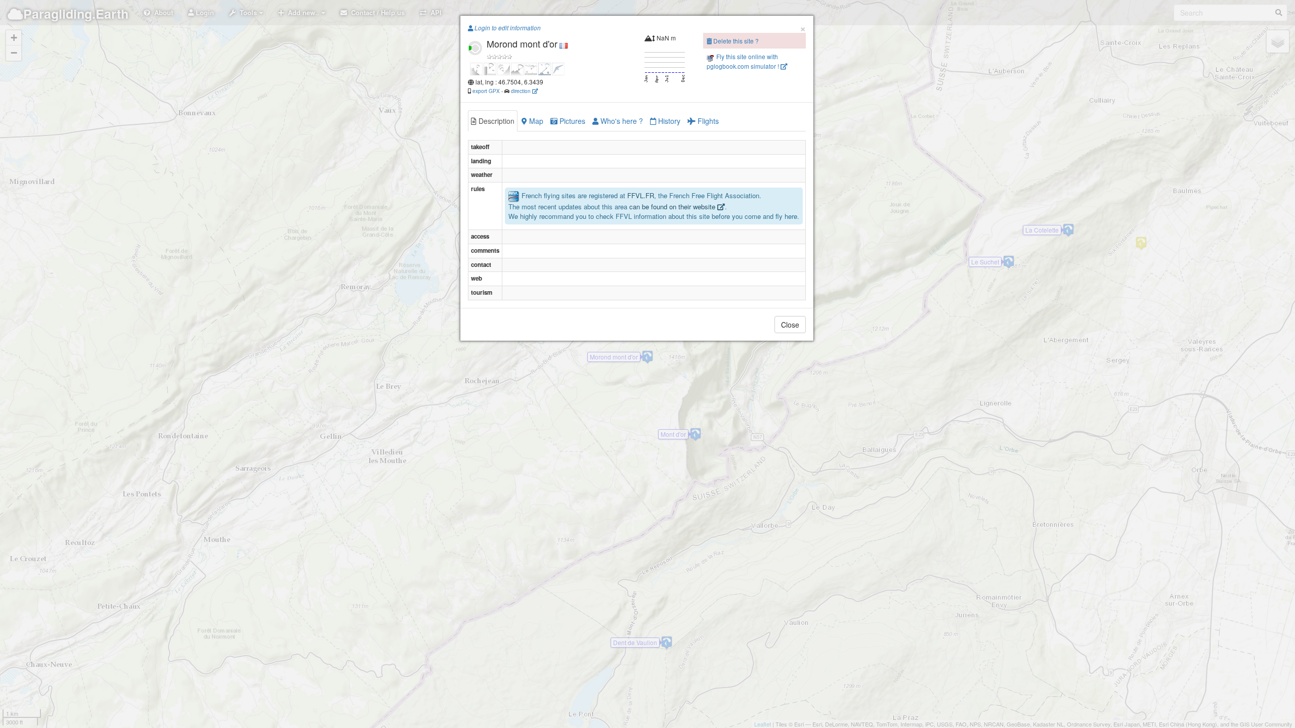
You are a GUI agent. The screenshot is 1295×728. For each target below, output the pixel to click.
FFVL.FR (640, 196)
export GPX (486, 91)
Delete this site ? (735, 40)
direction (521, 91)
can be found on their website (673, 206)
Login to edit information (507, 28)
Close (790, 325)
